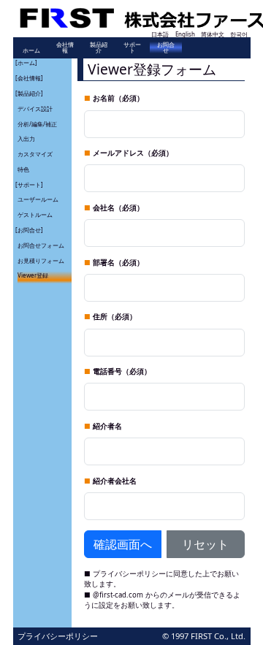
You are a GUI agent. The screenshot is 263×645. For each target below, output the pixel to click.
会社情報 (65, 47)
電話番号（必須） (122, 371)
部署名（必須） (118, 262)
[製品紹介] (29, 93)
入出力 (26, 138)
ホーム (31, 50)
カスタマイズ (35, 154)
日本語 (160, 34)
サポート (132, 47)
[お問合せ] (29, 230)
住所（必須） (115, 316)
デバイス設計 (35, 108)
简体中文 (212, 34)
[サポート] (29, 184)
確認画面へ (123, 544)
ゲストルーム (35, 214)
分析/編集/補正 (37, 124)
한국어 (239, 34)
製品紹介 (98, 47)
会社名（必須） (118, 208)
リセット (205, 544)
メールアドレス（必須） (133, 153)
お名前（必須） (118, 98)
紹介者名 (107, 426)
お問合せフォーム (41, 245)
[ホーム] (26, 62)
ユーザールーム (38, 199)
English (185, 34)
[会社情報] (29, 78)
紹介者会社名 (115, 481)
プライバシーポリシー (129, 574)
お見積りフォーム (41, 260)
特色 (23, 169)
